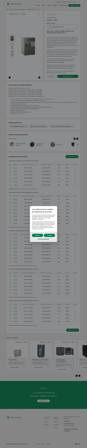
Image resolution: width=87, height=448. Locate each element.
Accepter (49, 235)
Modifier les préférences (43, 239)
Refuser (38, 235)
